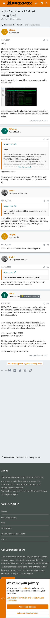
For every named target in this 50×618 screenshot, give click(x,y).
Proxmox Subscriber (32, 296)
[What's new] (46, 3)
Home (4, 511)
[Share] (44, 40)
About (4, 539)
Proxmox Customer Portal (13, 533)
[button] (4, 3)
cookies (25, 588)
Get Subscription (9, 517)
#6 (48, 303)
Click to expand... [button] (25, 167)
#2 (48, 139)
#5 (48, 267)
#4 (48, 245)
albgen (6, 19)
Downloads (6, 528)
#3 (48, 201)
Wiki (3, 522)
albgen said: (8, 144)
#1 (48, 40)
